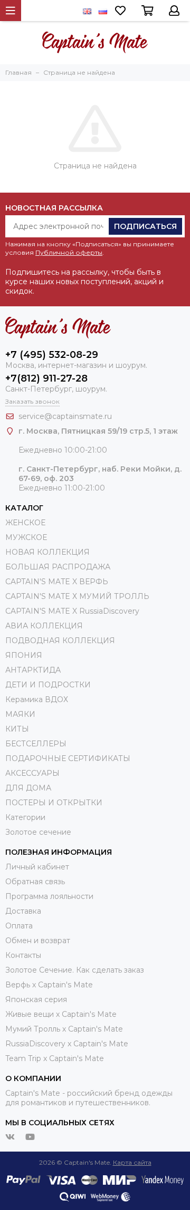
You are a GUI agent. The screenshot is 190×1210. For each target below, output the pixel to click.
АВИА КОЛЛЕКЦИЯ (44, 626)
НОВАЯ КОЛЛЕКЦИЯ (47, 552)
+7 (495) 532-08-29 (51, 355)
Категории (25, 817)
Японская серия (36, 999)
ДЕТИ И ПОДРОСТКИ (48, 684)
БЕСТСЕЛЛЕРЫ (35, 743)
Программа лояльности (49, 896)
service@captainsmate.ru (65, 416)
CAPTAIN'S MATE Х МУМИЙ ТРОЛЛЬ (77, 596)
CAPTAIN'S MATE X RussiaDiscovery (72, 611)
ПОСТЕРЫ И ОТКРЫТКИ (53, 802)
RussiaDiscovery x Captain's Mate (66, 1043)
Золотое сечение (38, 832)
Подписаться (145, 226)
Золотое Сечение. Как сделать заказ (74, 970)
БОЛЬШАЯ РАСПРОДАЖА (57, 567)
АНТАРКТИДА (33, 670)
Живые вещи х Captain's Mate (61, 1014)
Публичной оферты (68, 252)
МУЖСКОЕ (26, 537)
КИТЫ (17, 729)
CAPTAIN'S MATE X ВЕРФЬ (56, 581)
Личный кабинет (37, 867)
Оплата (19, 926)
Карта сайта (132, 1162)
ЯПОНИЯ (23, 655)
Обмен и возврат (37, 940)
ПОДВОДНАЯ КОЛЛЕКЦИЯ (60, 640)
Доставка (23, 911)
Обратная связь (35, 881)
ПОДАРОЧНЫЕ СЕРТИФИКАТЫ (67, 758)
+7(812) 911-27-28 (46, 378)
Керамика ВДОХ (36, 699)
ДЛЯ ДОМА (28, 788)
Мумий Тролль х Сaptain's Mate (64, 1029)
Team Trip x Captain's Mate (54, 1058)
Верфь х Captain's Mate (49, 984)
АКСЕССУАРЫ (32, 773)
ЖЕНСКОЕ (25, 522)
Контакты (23, 955)
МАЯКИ (20, 714)
